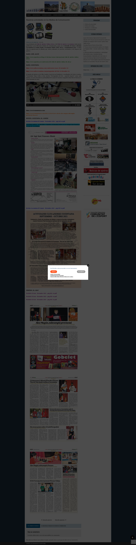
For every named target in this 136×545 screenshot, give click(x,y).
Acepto (54, 271)
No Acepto (81, 271)
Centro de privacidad (55, 274)
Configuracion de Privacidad (57, 275)
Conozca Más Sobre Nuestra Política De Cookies (61, 276)
